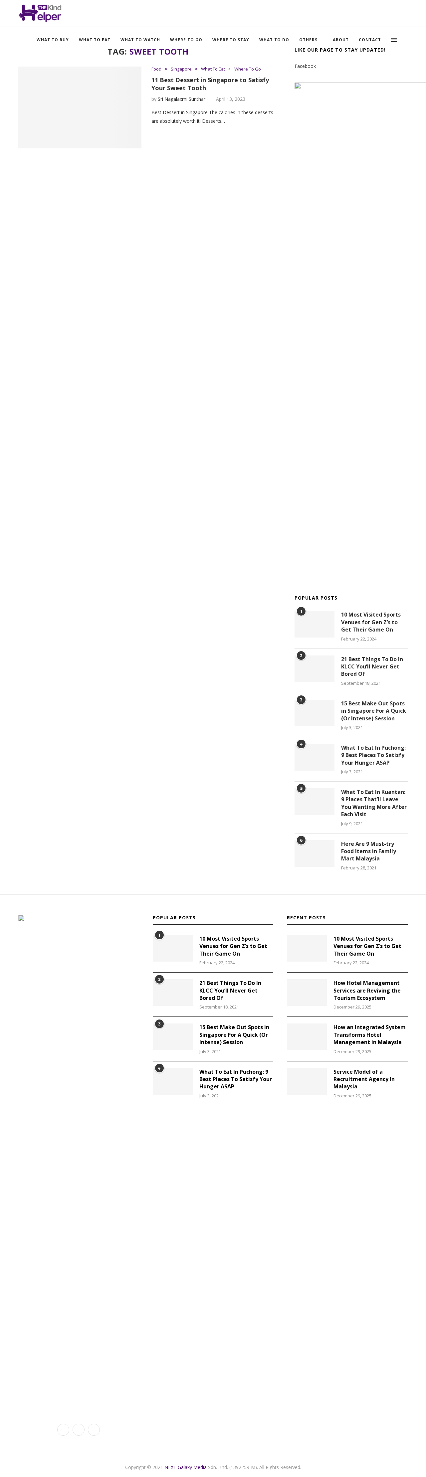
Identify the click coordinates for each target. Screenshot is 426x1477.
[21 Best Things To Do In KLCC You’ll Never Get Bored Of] (314, 668)
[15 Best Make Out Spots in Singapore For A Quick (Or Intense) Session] (314, 713)
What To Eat (94, 40)
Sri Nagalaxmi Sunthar (181, 99)
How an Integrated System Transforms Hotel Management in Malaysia (369, 1034)
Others (308, 40)
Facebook (305, 66)
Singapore (181, 69)
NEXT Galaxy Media (185, 1467)
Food (156, 69)
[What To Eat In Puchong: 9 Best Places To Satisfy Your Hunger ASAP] (314, 757)
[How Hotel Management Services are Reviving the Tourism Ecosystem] (307, 992)
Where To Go (186, 40)
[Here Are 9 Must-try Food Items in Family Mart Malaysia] (314, 853)
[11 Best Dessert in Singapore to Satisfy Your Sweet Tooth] (79, 108)
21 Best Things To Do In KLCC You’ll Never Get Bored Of (372, 666)
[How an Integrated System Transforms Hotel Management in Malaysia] (307, 1036)
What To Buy (53, 40)
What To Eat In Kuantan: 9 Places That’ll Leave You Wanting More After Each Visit (374, 803)
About (341, 40)
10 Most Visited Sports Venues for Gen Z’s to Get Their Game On (371, 622)
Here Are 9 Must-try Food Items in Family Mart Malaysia (368, 851)
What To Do (274, 40)
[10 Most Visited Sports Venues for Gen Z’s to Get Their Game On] (314, 624)
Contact (370, 40)
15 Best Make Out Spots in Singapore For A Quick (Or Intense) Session (373, 711)
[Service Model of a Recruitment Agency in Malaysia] (307, 1081)
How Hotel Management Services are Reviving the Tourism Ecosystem (367, 990)
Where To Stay (230, 40)
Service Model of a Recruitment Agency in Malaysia (364, 1079)
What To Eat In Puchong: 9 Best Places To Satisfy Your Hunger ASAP (373, 755)
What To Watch (140, 40)
